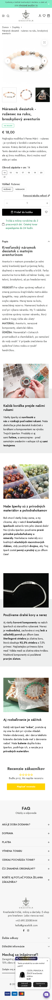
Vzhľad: (11, 184)
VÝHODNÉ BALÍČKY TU (28, 5)
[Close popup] (47, 960)
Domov (5, 27)
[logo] (26, 15)
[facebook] (23, 930)
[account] (39, 15)
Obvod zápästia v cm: (16, 167)
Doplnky (16, 27)
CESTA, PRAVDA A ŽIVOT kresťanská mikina (35, 973)
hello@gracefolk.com (26, 925)
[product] (44, 42)
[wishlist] (44, 15)
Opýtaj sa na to (40, 984)
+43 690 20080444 (26, 920)
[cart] (48, 15)
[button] (3, 16)
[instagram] (28, 930)
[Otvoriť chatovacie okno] (46, 994)
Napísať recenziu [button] (26, 786)
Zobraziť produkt (24, 984)
